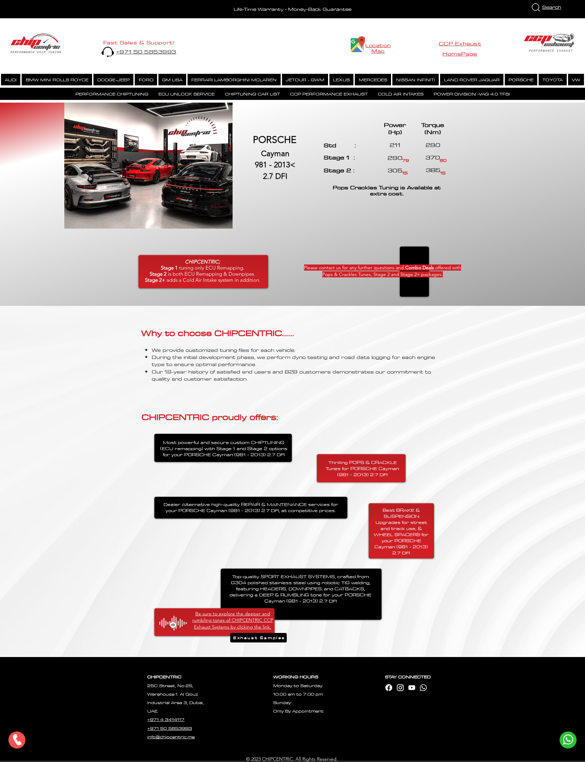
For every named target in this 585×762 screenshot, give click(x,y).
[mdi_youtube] (412, 687)
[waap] (423, 687)
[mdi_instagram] (400, 687)
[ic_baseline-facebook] (389, 687)
